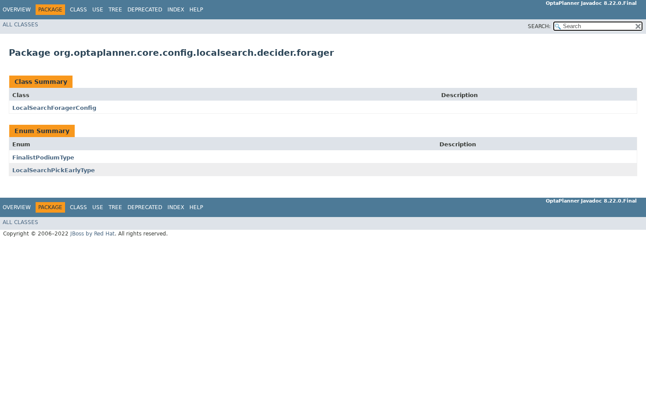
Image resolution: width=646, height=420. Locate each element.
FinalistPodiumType (43, 157)
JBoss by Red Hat (92, 234)
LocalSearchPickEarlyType (53, 170)
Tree (115, 10)
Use (97, 10)
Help (196, 10)
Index (175, 10)
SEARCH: (539, 26)
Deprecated (144, 10)
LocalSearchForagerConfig (54, 108)
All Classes (20, 25)
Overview (17, 10)
